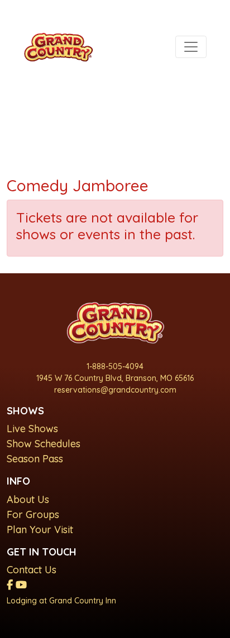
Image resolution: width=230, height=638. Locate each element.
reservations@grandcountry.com (115, 390)
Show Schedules (43, 443)
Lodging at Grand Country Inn (61, 601)
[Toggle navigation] (191, 47)
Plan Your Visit (40, 529)
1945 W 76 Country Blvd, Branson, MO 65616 (115, 378)
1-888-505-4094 (115, 366)
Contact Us (31, 569)
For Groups (33, 514)
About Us (28, 499)
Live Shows (32, 428)
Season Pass (35, 458)
